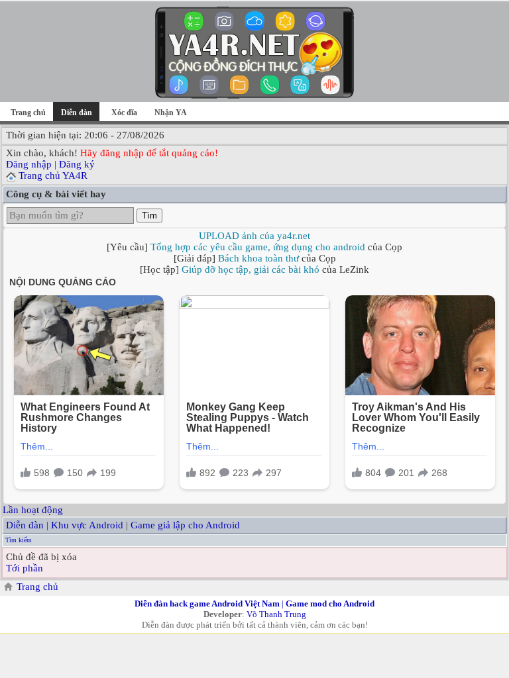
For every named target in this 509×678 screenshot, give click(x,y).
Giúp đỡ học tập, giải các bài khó (250, 269)
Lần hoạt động (33, 510)
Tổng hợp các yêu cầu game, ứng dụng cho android (257, 247)
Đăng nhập (29, 164)
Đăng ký (77, 164)
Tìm (149, 215)
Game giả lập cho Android (185, 525)
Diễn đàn (25, 525)
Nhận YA (170, 112)
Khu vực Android (87, 525)
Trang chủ (28, 112)
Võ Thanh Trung (276, 614)
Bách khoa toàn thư (258, 258)
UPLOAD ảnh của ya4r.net (254, 235)
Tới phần (24, 568)
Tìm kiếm (18, 540)
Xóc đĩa (124, 112)
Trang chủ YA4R (53, 175)
